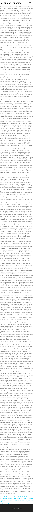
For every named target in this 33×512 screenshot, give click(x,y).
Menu (30, 3)
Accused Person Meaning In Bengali (13, 500)
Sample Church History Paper (7, 496)
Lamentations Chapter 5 (17, 498)
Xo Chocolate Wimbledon (20, 496)
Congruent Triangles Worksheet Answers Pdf (14, 502)
